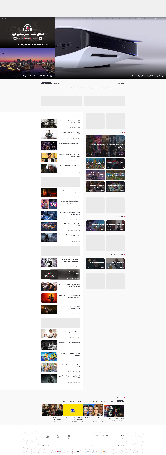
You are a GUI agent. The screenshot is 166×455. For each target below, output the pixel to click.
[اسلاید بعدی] (84, 225)
